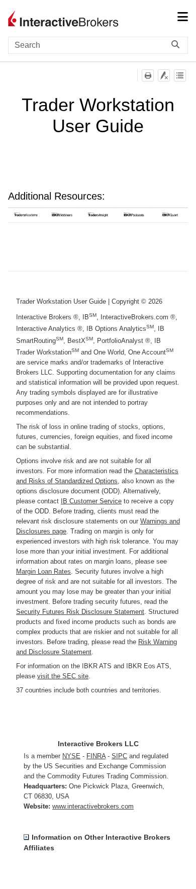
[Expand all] (180, 75)
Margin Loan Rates (43, 571)
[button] (178, 45)
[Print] (148, 75)
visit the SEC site (62, 676)
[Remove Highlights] (164, 75)
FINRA (96, 756)
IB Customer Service (91, 501)
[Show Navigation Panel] (182, 18)
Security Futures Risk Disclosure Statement (80, 611)
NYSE (71, 756)
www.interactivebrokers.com (93, 806)
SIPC (119, 756)
